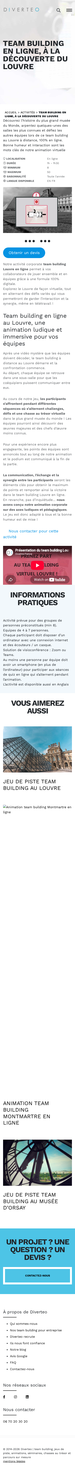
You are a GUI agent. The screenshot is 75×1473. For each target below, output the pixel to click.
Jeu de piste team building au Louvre (32, 784)
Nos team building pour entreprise (36, 1330)
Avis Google (18, 1356)
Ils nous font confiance (27, 1343)
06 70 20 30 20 (15, 1421)
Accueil (11, 112)
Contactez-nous (37, 1275)
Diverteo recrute (22, 1336)
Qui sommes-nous (23, 1324)
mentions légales (14, 1461)
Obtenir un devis (24, 252)
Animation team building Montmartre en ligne (26, 1113)
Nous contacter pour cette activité (30, 534)
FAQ (13, 1362)
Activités (28, 112)
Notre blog (18, 1349)
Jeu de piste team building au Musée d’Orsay (30, 1201)
